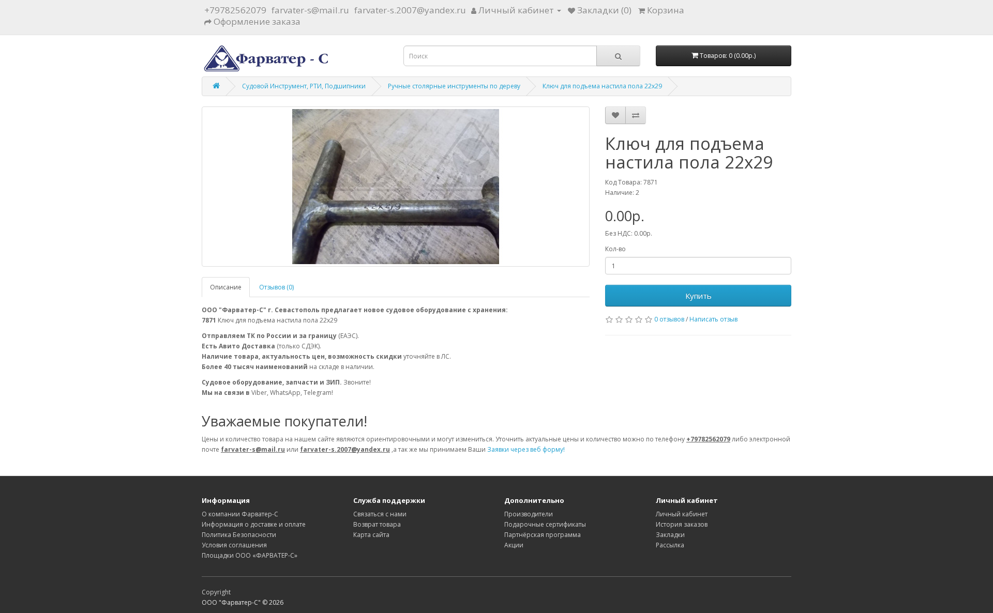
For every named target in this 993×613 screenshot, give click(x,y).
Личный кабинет (682, 514)
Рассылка (670, 545)
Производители (528, 514)
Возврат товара (377, 524)
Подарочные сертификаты (545, 524)
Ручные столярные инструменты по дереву (454, 86)
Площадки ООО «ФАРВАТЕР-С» (249, 555)
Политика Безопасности (239, 534)
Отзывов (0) (276, 287)
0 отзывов (669, 319)
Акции (513, 545)
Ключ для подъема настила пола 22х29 (602, 86)
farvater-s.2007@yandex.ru (410, 10)
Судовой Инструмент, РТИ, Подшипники (304, 86)
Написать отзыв (713, 319)
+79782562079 (235, 10)
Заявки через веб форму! (526, 449)
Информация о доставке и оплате (254, 524)
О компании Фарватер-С (240, 514)
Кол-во (615, 248)
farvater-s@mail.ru (310, 10)
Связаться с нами (380, 514)
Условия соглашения (234, 545)
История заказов (682, 524)
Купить (698, 295)
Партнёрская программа (542, 534)
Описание (226, 287)
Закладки (670, 534)
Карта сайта (371, 534)
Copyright (216, 592)
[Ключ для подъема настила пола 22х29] (396, 186)
